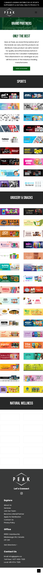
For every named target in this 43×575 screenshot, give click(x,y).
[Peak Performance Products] (9, 12)
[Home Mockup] (21, 479)
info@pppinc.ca (15, 556)
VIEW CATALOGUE (21, 68)
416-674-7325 (14, 562)
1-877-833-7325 (18, 559)
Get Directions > (10, 545)
